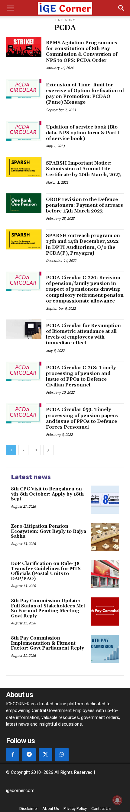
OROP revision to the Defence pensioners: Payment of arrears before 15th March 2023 (84, 205)
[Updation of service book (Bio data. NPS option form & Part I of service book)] (23, 131)
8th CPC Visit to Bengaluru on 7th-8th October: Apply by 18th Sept (47, 494)
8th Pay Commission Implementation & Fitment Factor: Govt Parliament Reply (47, 643)
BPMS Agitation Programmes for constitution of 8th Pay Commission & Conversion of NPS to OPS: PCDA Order (81, 51)
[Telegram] (29, 754)
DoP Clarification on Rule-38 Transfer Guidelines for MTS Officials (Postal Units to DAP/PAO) (46, 571)
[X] (45, 754)
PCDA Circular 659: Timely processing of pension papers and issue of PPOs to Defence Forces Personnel (82, 418)
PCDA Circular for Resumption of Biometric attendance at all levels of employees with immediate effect (83, 334)
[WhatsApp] (62, 754)
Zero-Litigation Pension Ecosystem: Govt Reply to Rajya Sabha (48, 531)
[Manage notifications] (117, 800)
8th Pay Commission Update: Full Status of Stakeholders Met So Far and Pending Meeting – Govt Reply (48, 608)
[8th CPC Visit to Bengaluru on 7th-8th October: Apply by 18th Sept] (105, 500)
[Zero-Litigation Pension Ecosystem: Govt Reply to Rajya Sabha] (105, 537)
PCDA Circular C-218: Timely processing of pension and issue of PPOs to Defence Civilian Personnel (81, 376)
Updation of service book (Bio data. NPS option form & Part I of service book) (82, 133)
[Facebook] (12, 754)
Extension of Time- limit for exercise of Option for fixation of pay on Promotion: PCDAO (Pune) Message (85, 93)
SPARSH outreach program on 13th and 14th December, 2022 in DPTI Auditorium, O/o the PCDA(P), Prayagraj (83, 244)
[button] (10, 8)
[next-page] (48, 450)
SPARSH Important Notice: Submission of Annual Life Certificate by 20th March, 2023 (83, 169)
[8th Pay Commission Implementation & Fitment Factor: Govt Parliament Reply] (105, 649)
